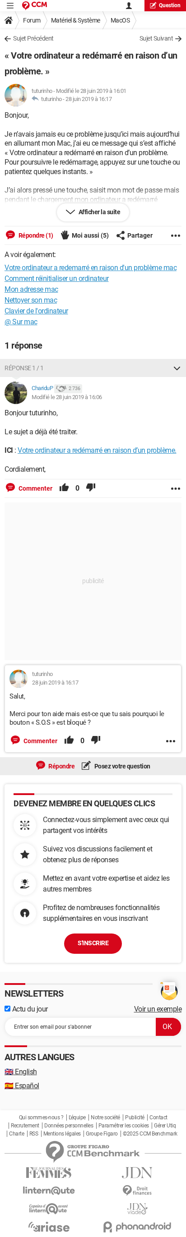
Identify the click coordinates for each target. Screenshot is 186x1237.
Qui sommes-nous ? (41, 1117)
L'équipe (77, 1117)
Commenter (34, 488)
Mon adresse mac (31, 289)
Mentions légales (62, 1134)
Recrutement (25, 1125)
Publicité (134, 1117)
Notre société (105, 1117)
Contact (158, 1117)
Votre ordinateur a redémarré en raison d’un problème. (97, 450)
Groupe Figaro (102, 1134)
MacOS (120, 20)
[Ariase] (49, 1227)
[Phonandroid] (137, 1226)
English (21, 1071)
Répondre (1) (35, 235)
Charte (16, 1134)
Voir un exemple (158, 1009)
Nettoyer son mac (31, 300)
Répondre (61, 766)
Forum (32, 20)
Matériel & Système (75, 20)
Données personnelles (68, 1125)
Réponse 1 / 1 (24, 368)
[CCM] (34, 5)
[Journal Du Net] (137, 1172)
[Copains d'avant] (49, 1208)
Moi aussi (90, 235)
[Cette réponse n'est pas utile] (91, 488)
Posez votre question (121, 766)
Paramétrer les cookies (123, 1125)
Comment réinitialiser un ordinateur (57, 278)
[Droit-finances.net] (137, 1190)
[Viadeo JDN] (137, 1208)
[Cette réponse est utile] (64, 488)
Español (22, 1085)
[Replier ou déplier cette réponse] (177, 368)
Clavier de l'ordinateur (36, 311)
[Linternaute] (49, 1190)
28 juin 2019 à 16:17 (88, 99)
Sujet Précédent (33, 38)
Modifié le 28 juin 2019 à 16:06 (67, 397)
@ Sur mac (21, 321)
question (170, 5)
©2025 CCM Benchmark (150, 1134)
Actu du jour (29, 1009)
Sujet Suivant (156, 38)
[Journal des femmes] (49, 1172)
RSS (33, 1134)
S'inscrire (93, 943)
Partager (140, 235)
